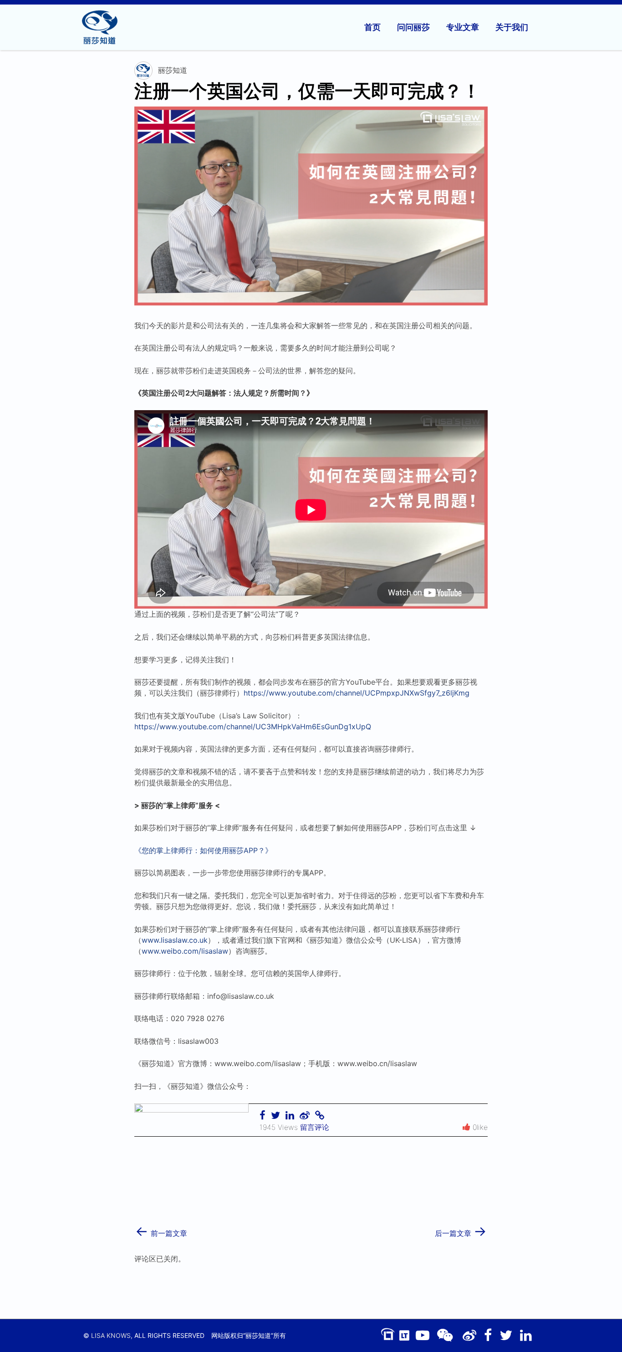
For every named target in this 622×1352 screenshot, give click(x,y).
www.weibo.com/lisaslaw (185, 951)
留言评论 (314, 1127)
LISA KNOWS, (112, 1335)
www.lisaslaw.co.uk (175, 940)
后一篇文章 (461, 1230)
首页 (372, 27)
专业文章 (462, 27)
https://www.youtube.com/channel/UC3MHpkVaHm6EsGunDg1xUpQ (252, 726)
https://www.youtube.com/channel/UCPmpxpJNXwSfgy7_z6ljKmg (356, 692)
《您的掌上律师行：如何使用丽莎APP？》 (203, 850)
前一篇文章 (161, 1230)
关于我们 (511, 27)
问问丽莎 (413, 27)
